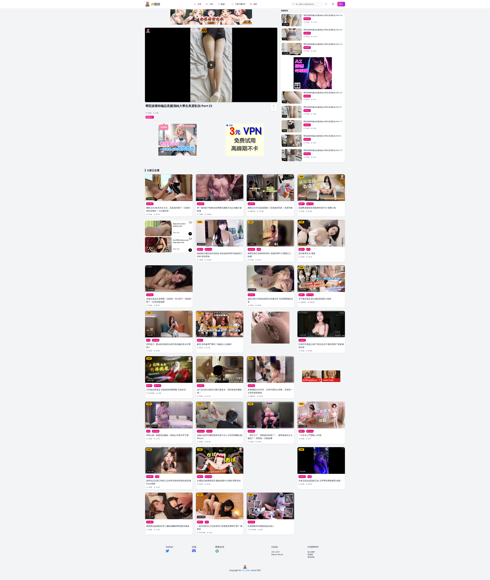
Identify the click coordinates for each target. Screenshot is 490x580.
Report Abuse (277, 554)
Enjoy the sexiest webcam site (179, 225)
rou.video (245, 570)
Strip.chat (176, 233)
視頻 (223, 4)
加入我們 (311, 552)
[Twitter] (169, 551)
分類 (211, 4)
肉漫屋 (310, 554)
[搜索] (326, 4)
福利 (255, 4)
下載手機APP (240, 4)
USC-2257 (275, 552)
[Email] (219, 551)
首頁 (199, 4)
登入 (341, 4)
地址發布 (311, 557)
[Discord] (194, 550)
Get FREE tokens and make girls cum (181, 241)
